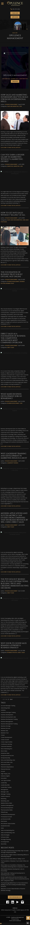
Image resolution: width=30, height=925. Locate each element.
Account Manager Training (8, 705)
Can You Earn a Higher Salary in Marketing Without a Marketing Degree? (12, 158)
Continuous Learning (6, 744)
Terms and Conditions (15, 920)
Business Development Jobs (14, 403)
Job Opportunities (6, 780)
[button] (28, 918)
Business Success (5, 728)
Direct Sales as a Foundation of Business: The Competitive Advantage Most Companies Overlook (13, 338)
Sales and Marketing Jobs (14, 106)
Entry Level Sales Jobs (7, 762)
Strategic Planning (6, 839)
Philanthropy (4, 812)
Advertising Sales (5, 708)
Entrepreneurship (5, 758)
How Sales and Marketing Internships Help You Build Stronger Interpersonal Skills (14, 98)
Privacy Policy (15, 919)
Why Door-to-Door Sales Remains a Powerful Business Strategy (14, 645)
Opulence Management (7, 805)
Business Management (13, 281)
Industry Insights (5, 776)
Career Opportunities (6, 742)
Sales (8, 220)
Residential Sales (5, 826)
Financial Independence (7, 767)
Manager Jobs (5, 792)
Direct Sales (10, 347)
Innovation (4, 778)
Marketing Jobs (18, 166)
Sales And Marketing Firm (7, 830)
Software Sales (5, 837)
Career (3, 735)
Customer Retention (6, 746)
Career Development (6, 737)
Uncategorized (5, 841)
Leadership (4, 782)
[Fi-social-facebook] (8, 902)
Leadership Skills (5, 785)
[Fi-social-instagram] (22, 902)
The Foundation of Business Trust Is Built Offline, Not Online (11, 274)
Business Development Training (9, 719)
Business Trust (10, 283)
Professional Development (8, 814)
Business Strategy (12, 652)
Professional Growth (6, 816)
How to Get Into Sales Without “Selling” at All (13, 214)
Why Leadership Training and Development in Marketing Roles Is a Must (14, 455)
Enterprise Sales (5, 753)
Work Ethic (3, 844)
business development (7, 714)
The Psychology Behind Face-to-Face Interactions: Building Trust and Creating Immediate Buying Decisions (15, 583)
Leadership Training (12, 463)
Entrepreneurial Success (7, 755)
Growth (3, 771)
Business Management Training (9, 724)
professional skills (6, 819)
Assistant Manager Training (8, 712)
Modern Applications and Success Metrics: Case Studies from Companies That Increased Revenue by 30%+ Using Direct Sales (14, 517)
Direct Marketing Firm (6, 748)
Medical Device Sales (6, 803)
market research (5, 796)
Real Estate (4, 821)
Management (4, 789)
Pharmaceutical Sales (7, 810)
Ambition (3, 710)
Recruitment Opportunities (8, 823)
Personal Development (7, 807)
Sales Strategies (5, 835)
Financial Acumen (5, 764)
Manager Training (5, 794)
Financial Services (5, 769)
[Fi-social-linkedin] (12, 902)
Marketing (10, 166)
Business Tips (4, 730)
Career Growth (5, 739)
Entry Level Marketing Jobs (8, 760)
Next (11, 699)
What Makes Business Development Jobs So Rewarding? (11, 396)
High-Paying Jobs (5, 773)
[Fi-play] (17, 902)
